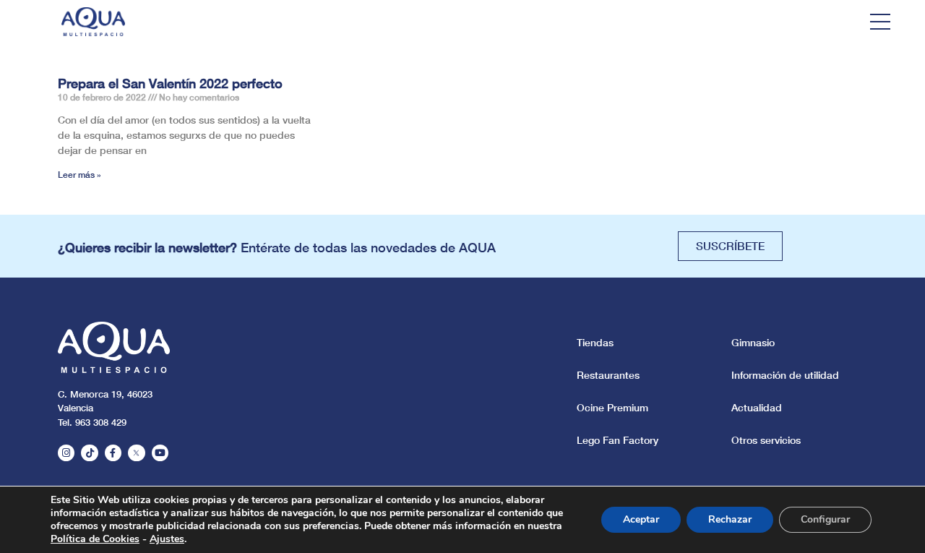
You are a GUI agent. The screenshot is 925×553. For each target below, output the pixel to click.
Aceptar (641, 519)
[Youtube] (160, 453)
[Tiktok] (89, 453)
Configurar (825, 519)
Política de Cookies (95, 539)
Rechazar (730, 519)
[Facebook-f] (113, 453)
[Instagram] (66, 453)
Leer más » (79, 174)
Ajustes (167, 539)
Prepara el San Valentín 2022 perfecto (170, 83)
